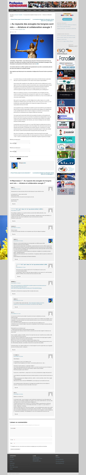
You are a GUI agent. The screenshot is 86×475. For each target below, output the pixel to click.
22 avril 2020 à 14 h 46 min (18, 394)
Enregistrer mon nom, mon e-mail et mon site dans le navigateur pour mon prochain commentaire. (29, 446)
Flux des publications (59, 459)
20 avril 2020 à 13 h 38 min (15, 227)
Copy (15, 143)
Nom (13, 443)
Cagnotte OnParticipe (67, 19)
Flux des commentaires (60, 461)
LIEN (37, 63)
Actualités (12, 10)
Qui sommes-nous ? (36, 457)
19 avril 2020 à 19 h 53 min (15, 188)
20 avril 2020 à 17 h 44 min (15, 283)
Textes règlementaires (20, 10)
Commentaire (13, 428)
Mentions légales (36, 459)
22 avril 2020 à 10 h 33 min (18, 356)
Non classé (12, 465)
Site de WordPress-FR (60, 463)
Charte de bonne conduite (37, 458)
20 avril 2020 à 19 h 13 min (18, 300)
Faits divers (29, 10)
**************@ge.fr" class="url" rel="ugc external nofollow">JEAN (26, 209)
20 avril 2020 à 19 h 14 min (15, 313)
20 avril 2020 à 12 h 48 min (15, 210)
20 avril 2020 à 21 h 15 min (20, 267)
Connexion (58, 457)
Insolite (40, 10)
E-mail (13, 440)
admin (24, 163)
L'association (12, 463)
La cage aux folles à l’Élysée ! (67, 41)
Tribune (34, 10)
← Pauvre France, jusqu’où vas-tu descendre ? (20, 19)
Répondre (14, 203)
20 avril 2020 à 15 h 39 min (18, 240)
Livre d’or (52, 10)
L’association (46, 10)
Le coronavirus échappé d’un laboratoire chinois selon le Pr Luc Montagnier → (43, 20)
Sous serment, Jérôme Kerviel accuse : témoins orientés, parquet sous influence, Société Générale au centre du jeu (66, 37)
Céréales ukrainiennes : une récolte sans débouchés (66, 28)
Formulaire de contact (37, 461)
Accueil (16, 14)
